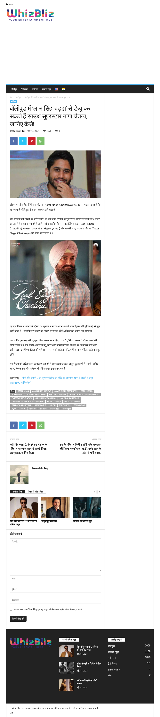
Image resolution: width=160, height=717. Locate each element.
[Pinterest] (32, 141)
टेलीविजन (24, 89)
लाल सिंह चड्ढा (54, 408)
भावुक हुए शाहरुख (49, 521)
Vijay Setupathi (19, 408)
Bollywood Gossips (36, 394)
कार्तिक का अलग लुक (82, 521)
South (53, 405)
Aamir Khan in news (41, 391)
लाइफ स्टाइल (114, 669)
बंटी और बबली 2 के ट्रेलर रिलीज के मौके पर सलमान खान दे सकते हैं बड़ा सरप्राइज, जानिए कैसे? (28, 448)
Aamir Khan (23, 391)
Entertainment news (22, 398)
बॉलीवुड (14, 89)
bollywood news (57, 394)
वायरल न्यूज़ (46, 89)
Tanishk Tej (19, 130)
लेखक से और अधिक (35, 491)
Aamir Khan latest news (65, 391)
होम (11, 97)
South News (64, 405)
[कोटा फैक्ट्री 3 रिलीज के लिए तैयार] (66, 668)
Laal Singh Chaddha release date (28, 401)
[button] (148, 89)
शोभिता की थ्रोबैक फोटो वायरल (87, 682)
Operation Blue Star (21, 405)
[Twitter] (23, 141)
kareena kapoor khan (45, 398)
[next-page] (99, 492)
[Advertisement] (80, 54)
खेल (110, 675)
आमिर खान (32, 408)
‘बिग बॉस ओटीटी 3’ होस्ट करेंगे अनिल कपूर (23, 522)
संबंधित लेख (17, 491)
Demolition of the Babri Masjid (84, 394)
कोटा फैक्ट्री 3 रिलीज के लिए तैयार (89, 665)
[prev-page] (95, 492)
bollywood (17, 394)
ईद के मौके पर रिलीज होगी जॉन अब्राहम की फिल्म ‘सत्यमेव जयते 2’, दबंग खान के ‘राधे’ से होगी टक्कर (80, 448)
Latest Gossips (54, 401)
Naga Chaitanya (72, 401)
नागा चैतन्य (43, 408)
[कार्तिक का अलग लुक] (87, 507)
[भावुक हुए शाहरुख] (55, 507)
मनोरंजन (35, 89)
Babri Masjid (87, 391)
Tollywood (79, 405)
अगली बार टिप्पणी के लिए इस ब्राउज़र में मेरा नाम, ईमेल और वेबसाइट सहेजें (48, 609)
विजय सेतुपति (67, 408)
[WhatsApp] (40, 141)
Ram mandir (40, 405)
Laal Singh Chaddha (69, 398)
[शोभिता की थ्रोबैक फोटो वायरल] (66, 685)
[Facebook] (14, 141)
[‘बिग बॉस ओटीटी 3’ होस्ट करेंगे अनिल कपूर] (24, 507)
